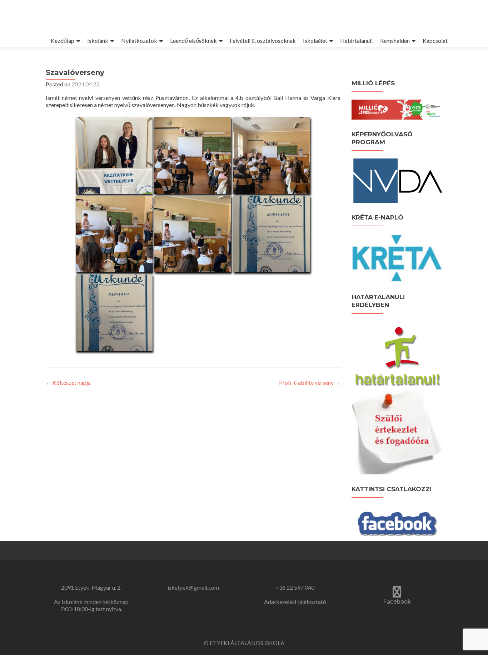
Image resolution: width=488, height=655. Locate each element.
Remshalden (395, 40)
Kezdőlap (62, 40)
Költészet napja (68, 382)
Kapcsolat (435, 40)
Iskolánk (97, 40)
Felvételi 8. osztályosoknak (263, 40)
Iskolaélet (315, 40)
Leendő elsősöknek (193, 40)
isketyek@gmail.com (193, 587)
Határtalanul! (356, 40)
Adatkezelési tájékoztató (295, 601)
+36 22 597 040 (294, 587)
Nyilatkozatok (139, 40)
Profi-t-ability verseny (309, 382)
